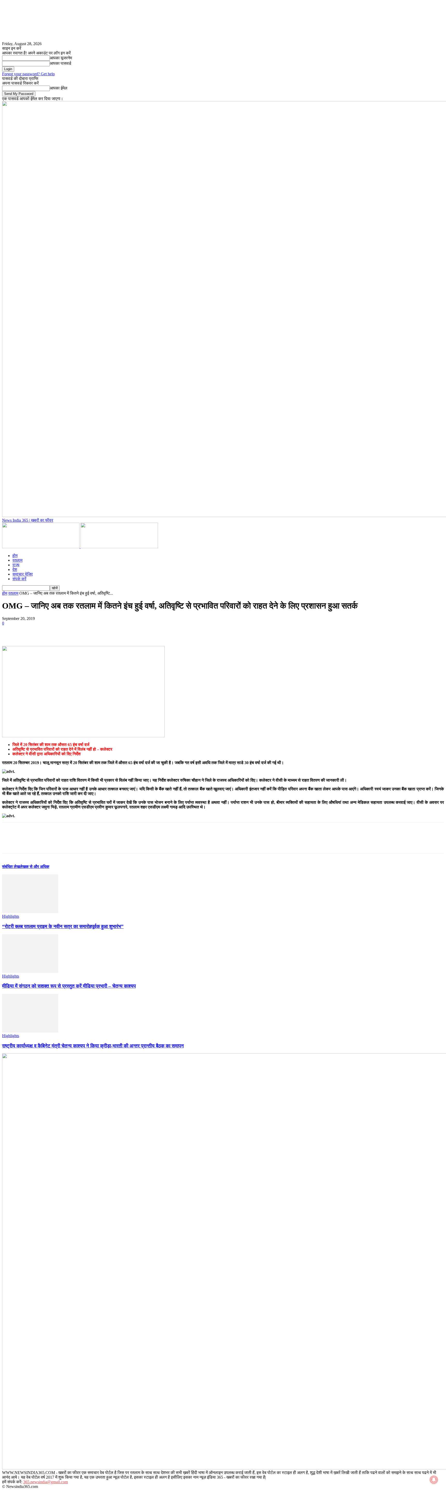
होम (15, 555)
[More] (85, 631)
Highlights (10, 916)
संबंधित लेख (11, 866)
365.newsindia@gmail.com (45, 1482)
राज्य (15, 565)
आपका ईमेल (58, 88)
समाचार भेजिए (22, 574)
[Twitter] (29, 631)
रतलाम (17, 560)
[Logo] (41, 547)
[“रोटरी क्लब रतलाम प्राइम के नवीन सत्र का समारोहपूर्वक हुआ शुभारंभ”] (30, 912)
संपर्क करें (19, 579)
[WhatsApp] (66, 631)
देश (14, 569)
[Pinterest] (47, 631)
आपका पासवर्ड (60, 63)
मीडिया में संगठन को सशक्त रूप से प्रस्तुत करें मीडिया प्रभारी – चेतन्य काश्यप (69, 986)
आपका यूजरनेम (61, 58)
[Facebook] (10, 631)
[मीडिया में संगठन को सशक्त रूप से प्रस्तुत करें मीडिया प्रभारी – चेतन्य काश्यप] (30, 971)
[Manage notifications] (434, 1480)
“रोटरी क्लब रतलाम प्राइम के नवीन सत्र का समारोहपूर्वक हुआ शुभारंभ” (63, 926)
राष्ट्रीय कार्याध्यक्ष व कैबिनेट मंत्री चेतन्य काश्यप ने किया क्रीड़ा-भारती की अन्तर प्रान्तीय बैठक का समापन (93, 1045)
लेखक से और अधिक (34, 866)
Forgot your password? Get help (28, 74)
